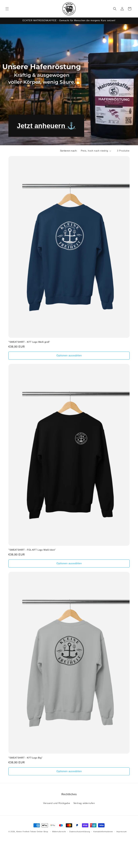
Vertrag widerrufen (84, 803)
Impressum (121, 832)
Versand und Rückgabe (56, 803)
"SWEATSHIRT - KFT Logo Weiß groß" (29, 342)
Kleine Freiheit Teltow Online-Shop (32, 832)
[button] (7, 8)
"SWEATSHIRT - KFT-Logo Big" (25, 757)
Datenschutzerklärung (79, 832)
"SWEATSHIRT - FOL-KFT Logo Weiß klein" (32, 550)
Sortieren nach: (68, 150)
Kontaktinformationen (103, 832)
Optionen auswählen (69, 355)
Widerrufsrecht (59, 832)
